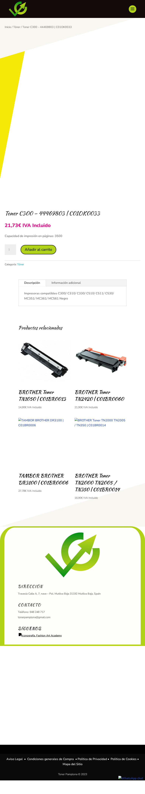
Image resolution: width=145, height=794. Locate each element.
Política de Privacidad (92, 759)
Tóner (16, 27)
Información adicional (66, 283)
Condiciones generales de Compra (50, 759)
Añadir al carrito (38, 249)
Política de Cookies (124, 759)
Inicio (8, 27)
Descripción (32, 283)
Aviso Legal (14, 759)
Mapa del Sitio (73, 764)
